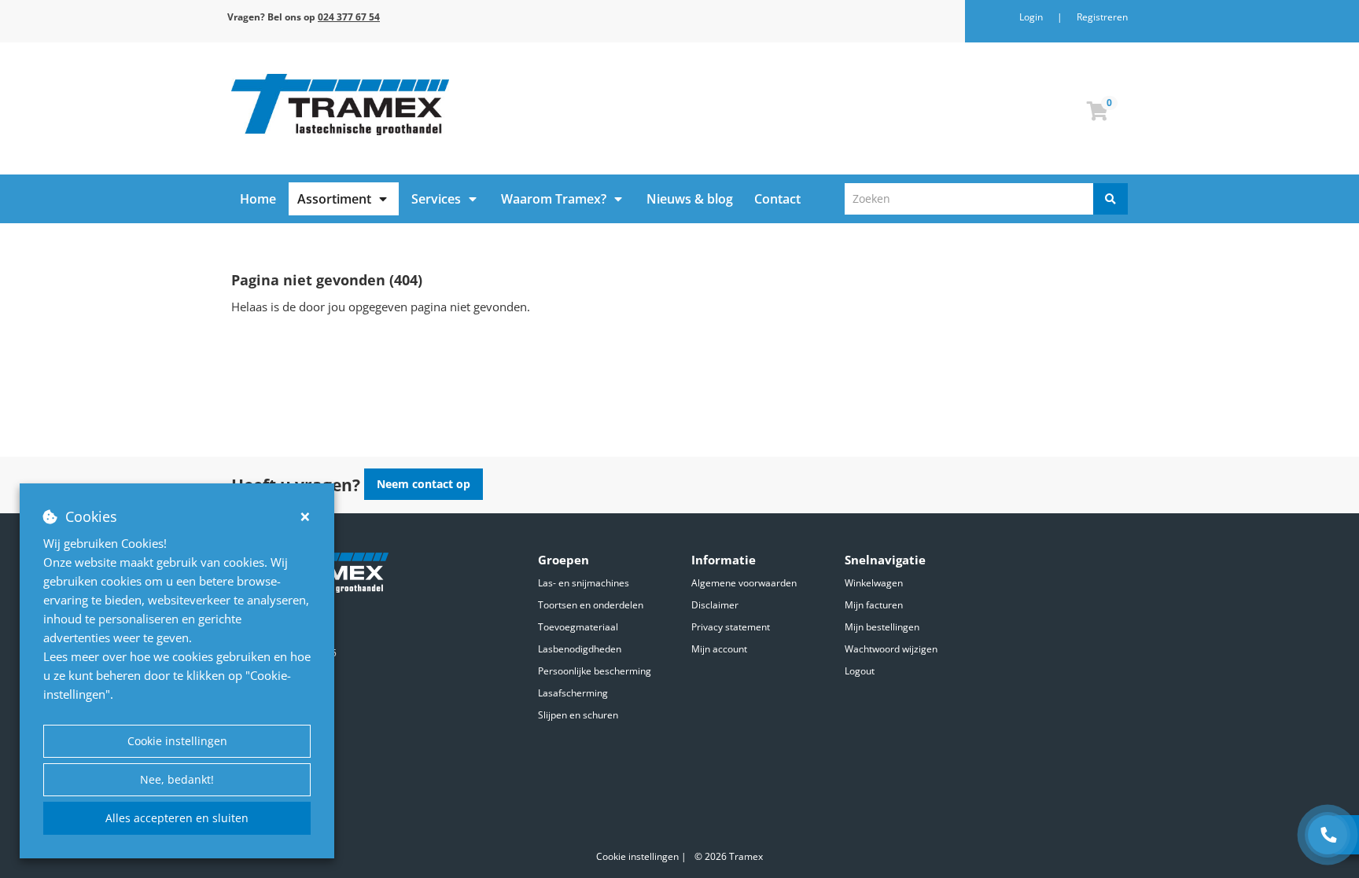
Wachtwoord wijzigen (891, 649)
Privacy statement (730, 627)
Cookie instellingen (177, 740)
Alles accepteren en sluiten (177, 817)
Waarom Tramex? (553, 199)
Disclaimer (714, 605)
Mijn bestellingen (882, 627)
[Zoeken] (1110, 199)
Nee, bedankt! (177, 779)
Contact (777, 199)
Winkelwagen (874, 583)
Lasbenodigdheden (579, 649)
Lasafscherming (573, 693)
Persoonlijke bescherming (594, 671)
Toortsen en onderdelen (590, 605)
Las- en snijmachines (583, 583)
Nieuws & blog (689, 199)
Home (258, 199)
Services (436, 199)
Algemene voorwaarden (744, 583)
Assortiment (334, 199)
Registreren (1102, 17)
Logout (860, 671)
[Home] (449, 104)
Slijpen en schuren (578, 715)
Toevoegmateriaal (578, 627)
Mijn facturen (874, 605)
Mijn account (719, 649)
